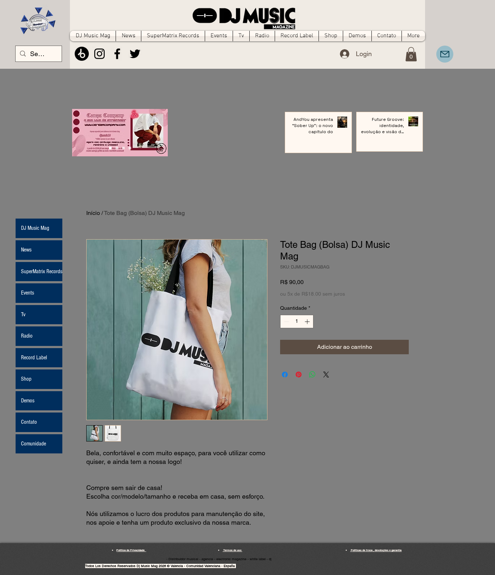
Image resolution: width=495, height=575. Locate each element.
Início (93, 213)
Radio (27, 336)
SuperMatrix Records (41, 271)
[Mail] (444, 54)
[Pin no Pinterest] (298, 374)
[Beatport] (82, 54)
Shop (26, 379)
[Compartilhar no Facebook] (284, 374)
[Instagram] (99, 54)
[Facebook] (117, 54)
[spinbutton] (296, 321)
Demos (27, 400)
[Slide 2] (123, 148)
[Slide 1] (117, 148)
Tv (23, 314)
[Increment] (307, 321)
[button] (411, 54)
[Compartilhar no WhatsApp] (312, 374)
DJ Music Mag (35, 228)
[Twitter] (135, 54)
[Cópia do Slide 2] (130, 148)
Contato (29, 422)
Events (27, 292)
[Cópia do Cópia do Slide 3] (110, 148)
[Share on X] (326, 374)
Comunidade (33, 443)
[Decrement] (285, 321)
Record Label (34, 357)
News (26, 249)
